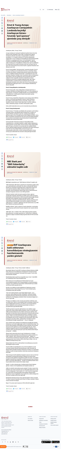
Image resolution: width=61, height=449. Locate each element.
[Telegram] (13, 442)
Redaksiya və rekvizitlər (43, 420)
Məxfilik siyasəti (53, 420)
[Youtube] (10, 442)
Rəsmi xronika (30, 420)
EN (54, 446)
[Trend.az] (5, 9)
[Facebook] (5, 442)
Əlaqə (40, 422)
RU (58, 446)
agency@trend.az (4, 433)
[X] (8, 442)
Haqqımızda (41, 418)
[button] (2, 18)
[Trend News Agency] (4, 417)
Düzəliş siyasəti (42, 425)
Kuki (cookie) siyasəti (54, 425)
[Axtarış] (40, 9)
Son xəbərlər (30, 418)
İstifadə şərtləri (53, 418)
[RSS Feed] (18, 442)
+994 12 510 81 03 (4, 432)
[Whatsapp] (2, 442)
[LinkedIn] (16, 442)
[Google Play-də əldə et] (56, 442)
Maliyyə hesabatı (42, 427)
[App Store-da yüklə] (46, 442)
